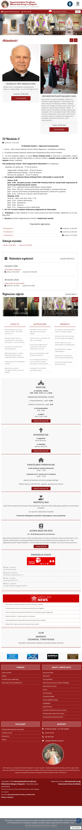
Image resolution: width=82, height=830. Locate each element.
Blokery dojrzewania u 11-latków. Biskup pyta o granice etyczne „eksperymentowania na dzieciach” (14, 355)
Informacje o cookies (49, 825)
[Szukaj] (78, 11)
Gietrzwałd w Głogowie (13, 270)
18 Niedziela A (8, 232)
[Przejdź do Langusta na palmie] (31, 656)
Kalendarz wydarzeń (20, 258)
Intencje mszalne (11, 241)
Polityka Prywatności (33, 825)
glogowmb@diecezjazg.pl (11, 12)
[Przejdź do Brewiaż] (71, 656)
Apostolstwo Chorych (49, 686)
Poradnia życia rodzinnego (10, 679)
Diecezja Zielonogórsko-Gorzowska (13, 729)
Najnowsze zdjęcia (13, 294)
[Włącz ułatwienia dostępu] (69, 4)
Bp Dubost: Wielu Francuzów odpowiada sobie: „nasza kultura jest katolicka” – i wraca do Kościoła (14, 340)
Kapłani (4, 676)
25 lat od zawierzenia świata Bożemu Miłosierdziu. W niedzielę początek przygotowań (29, 612)
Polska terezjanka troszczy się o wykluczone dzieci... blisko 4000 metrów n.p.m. (13, 331)
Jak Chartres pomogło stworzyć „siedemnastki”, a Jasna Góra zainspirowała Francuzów (38, 346)
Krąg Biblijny (47, 703)
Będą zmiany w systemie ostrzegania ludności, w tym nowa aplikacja (14, 370)
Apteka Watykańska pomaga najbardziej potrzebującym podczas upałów (26, 620)
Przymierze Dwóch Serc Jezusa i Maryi (54, 710)
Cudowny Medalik (48, 696)
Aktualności (9, 40)
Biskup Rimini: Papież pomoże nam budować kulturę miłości (22, 624)
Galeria (4, 740)
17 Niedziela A (8, 235)
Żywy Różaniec (47, 707)
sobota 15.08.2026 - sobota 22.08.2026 (17, 245)
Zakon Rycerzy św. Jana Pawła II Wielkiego (56, 683)
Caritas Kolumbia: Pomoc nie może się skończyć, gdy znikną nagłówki (25, 608)
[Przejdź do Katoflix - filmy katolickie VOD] (51, 656)
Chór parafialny (48, 679)
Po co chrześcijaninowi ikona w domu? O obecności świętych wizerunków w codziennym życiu (39, 361)
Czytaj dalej (40, 546)
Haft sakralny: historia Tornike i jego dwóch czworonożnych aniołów (38, 331)
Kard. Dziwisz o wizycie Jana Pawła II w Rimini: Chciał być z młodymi (24, 604)
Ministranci (46, 676)
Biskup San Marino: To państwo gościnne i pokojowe (20, 616)
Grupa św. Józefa (48, 672)
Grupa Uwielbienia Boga (50, 700)
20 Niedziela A (10, 139)
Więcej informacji (40, 421)
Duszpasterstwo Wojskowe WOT (53, 717)
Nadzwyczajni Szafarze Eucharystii (53, 713)
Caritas (45, 690)
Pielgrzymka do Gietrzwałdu (14, 283)
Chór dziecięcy (47, 693)
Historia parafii (6, 672)
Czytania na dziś (7, 733)
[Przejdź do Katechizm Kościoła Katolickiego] (10, 656)
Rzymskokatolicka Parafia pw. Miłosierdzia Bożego (25, 4)
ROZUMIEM (76, 828)
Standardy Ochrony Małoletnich (12, 683)
